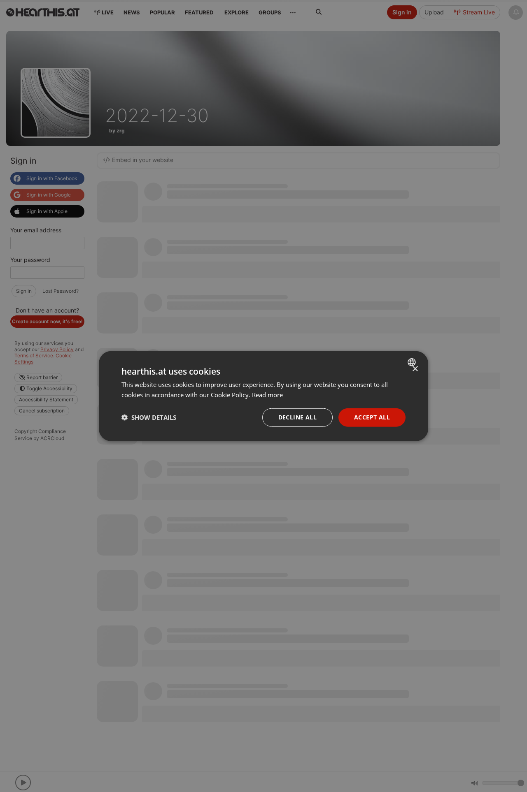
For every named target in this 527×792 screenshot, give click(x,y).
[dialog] (263, 396)
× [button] (415, 369)
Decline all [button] (297, 417)
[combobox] (413, 362)
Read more (267, 395)
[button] (148, 417)
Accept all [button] (372, 417)
